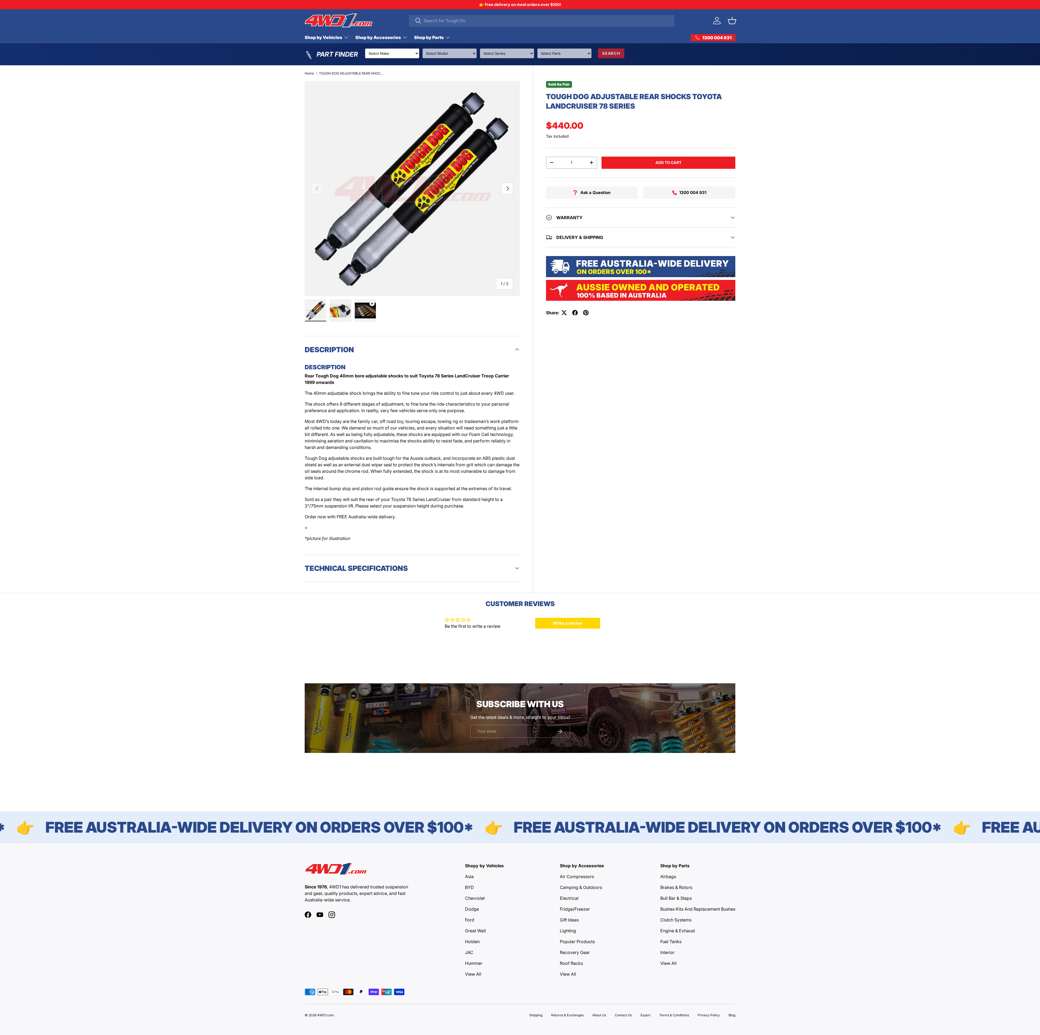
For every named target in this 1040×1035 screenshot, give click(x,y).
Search (611, 53)
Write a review (568, 623)
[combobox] (542, 21)
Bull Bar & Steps (676, 898)
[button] (732, 21)
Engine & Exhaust (677, 930)
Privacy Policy (709, 1015)
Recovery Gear (575, 952)
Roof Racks (571, 963)
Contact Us (623, 1015)
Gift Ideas (569, 920)
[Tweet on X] (564, 312)
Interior (667, 952)
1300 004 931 (692, 192)
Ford (469, 920)
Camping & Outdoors (581, 887)
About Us (599, 1015)
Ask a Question (595, 192)
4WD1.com (325, 1015)
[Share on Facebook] (575, 312)
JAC (469, 952)
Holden (472, 941)
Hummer (473, 963)
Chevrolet (475, 898)
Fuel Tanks (670, 941)
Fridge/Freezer (575, 909)
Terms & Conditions (674, 1015)
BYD (469, 887)
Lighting (568, 930)
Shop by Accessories (378, 37)
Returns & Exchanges (567, 1015)
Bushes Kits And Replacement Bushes (697, 909)
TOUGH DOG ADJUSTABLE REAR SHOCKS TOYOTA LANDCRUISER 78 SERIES (351, 73)
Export (646, 1015)
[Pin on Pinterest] (585, 312)
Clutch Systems (675, 920)
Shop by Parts (429, 37)
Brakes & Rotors (676, 887)
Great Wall (475, 930)
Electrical (569, 898)
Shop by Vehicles (323, 37)
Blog (732, 1015)
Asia (469, 876)
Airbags (668, 876)
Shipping (535, 1015)
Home (309, 73)
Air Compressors (577, 876)
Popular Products (577, 941)
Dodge (472, 909)
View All (473, 974)
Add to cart (668, 162)
